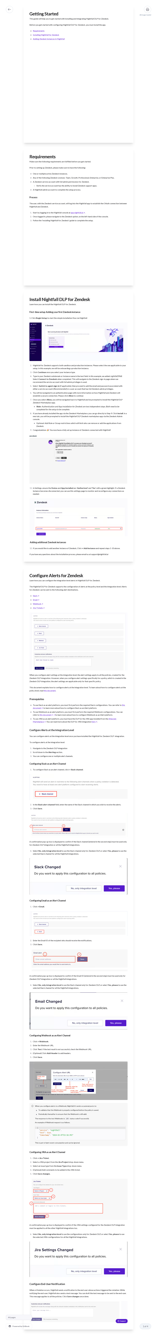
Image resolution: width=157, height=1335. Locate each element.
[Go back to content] (9, 9)
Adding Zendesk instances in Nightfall (49, 39)
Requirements (39, 31)
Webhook (37, 604)
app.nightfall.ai (77, 212)
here (93, 722)
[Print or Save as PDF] (147, 9)
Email (35, 600)
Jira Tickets (38, 608)
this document (50, 690)
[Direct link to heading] (27, 197)
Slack (35, 596)
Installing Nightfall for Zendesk (46, 35)
